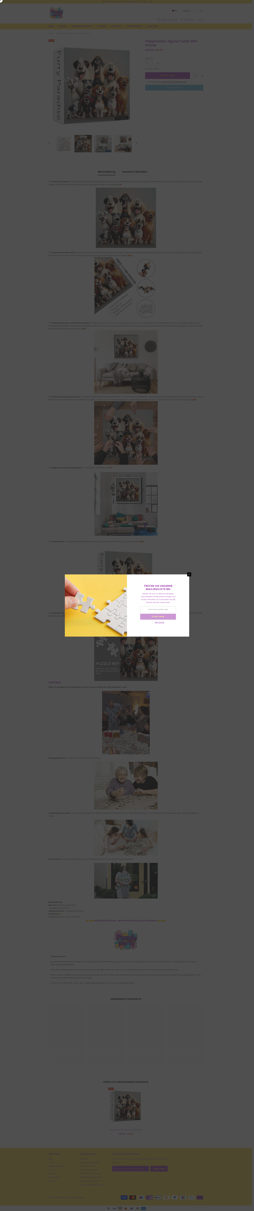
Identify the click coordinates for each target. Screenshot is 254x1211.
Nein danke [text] (159, 622)
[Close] (189, 574)
